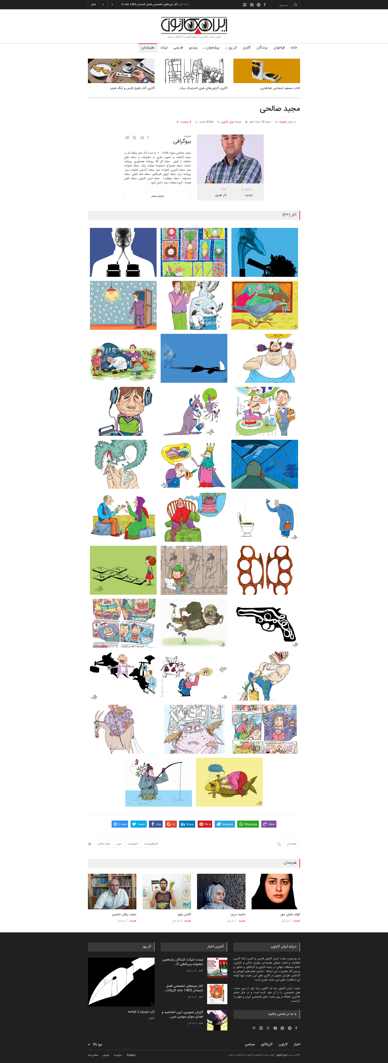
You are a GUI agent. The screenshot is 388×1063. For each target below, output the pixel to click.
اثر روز (233, 48)
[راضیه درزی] (221, 891)
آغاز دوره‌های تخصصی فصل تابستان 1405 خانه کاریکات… (183, 988)
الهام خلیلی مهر (290, 914)
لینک (163, 48)
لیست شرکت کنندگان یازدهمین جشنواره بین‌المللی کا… (182, 962)
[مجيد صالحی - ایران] (230, 158)
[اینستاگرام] (245, 5)
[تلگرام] (260, 5)
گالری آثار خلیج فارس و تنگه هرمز (132, 88)
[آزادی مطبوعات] (121, 982)
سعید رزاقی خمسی (124, 914)
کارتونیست (133, 844)
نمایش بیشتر (157, 196)
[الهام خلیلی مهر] (276, 891)
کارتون (152, 1018)
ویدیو (193, 48)
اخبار (201, 971)
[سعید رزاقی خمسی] (112, 891)
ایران (119, 844)
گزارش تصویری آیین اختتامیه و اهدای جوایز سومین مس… (182, 1015)
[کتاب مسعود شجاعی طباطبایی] (266, 71)
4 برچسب (185, 122)
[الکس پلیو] (166, 891)
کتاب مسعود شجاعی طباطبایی (280, 88)
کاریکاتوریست (151, 844)
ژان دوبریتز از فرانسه (141, 1012)
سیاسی (250, 1044)
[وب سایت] (141, 138)
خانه (294, 48)
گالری (247, 48)
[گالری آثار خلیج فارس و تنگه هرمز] (121, 71)
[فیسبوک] (264, 5)
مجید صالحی (104, 844)
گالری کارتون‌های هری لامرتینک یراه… (202, 88)
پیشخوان (212, 48)
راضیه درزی (238, 914)
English (131, 1055)
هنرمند (282, 122)
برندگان (262, 48)
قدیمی (178, 48)
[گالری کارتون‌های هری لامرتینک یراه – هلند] (194, 71)
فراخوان (279, 48)
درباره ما (118, 1055)
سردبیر (106, 1055)
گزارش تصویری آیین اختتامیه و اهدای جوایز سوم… (149, 4)
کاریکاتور (267, 1044)
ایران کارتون (227, 122)
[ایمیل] (252, 5)
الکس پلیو (184, 914)
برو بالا (97, 1044)
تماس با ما (93, 1055)
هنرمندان (147, 48)
